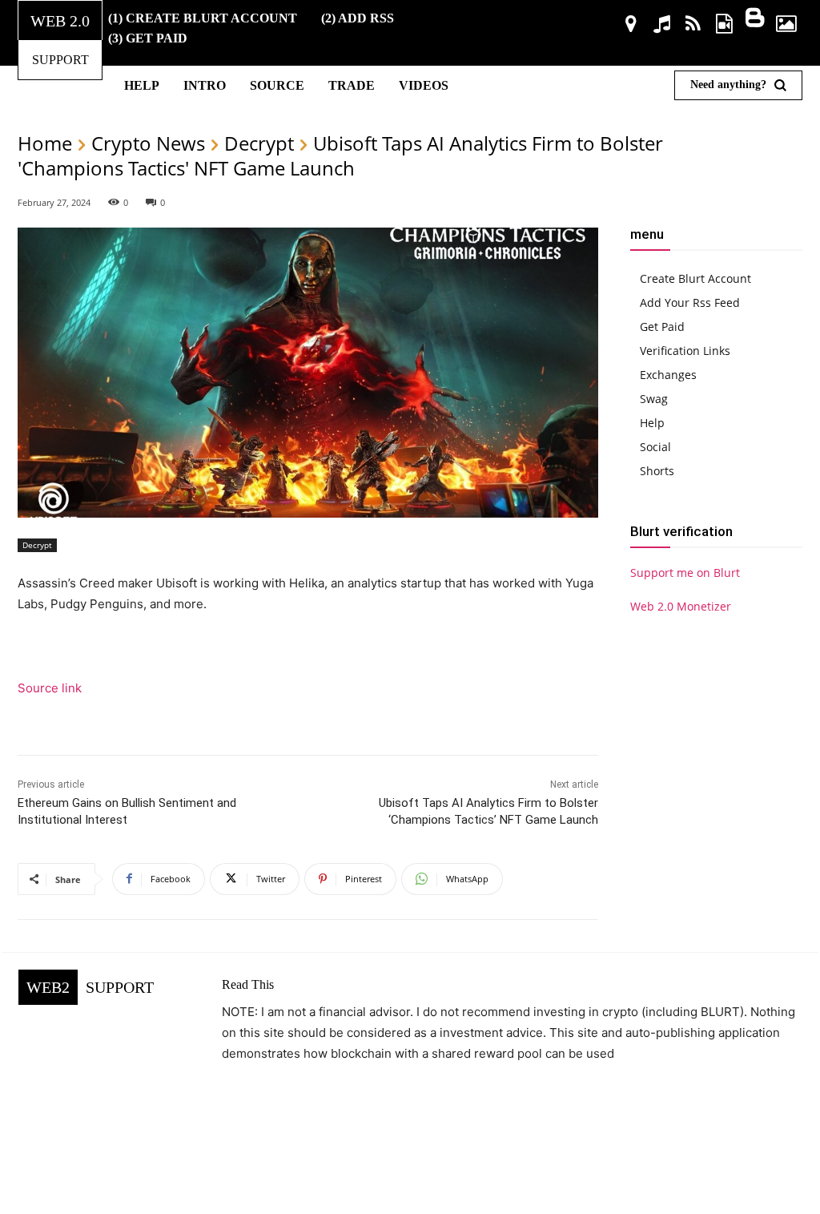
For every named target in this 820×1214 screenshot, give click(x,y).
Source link (50, 688)
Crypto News (148, 143)
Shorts (657, 470)
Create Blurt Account (695, 278)
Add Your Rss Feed (690, 302)
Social (655, 446)
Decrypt (259, 143)
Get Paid (662, 326)
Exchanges (668, 374)
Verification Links (685, 350)
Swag (654, 398)
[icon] (631, 26)
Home (45, 143)
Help (652, 422)
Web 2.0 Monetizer (680, 606)
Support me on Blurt (685, 572)
